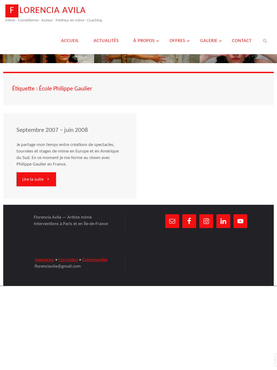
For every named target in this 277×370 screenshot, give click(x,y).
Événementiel (94, 260)
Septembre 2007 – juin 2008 (52, 130)
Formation (68, 260)
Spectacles (44, 260)
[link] (265, 40)
